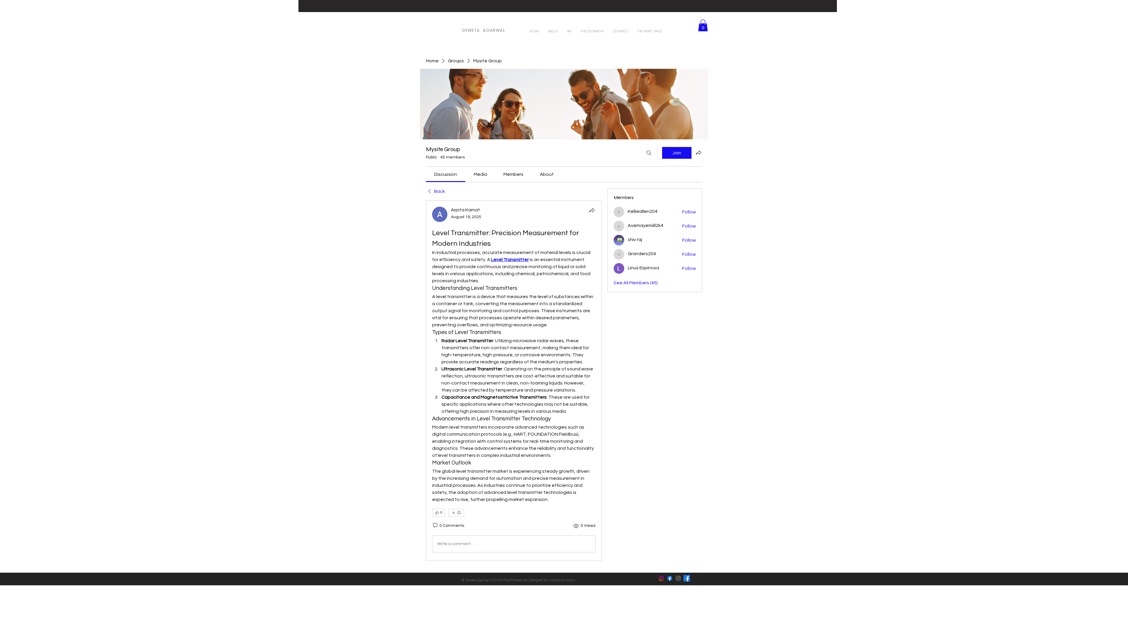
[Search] (648, 153)
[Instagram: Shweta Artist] (678, 578)
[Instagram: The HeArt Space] (661, 578)
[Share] (591, 210)
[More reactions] (456, 513)
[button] (570, 31)
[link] (445, 174)
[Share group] (698, 152)
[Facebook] (670, 578)
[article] (514, 380)
